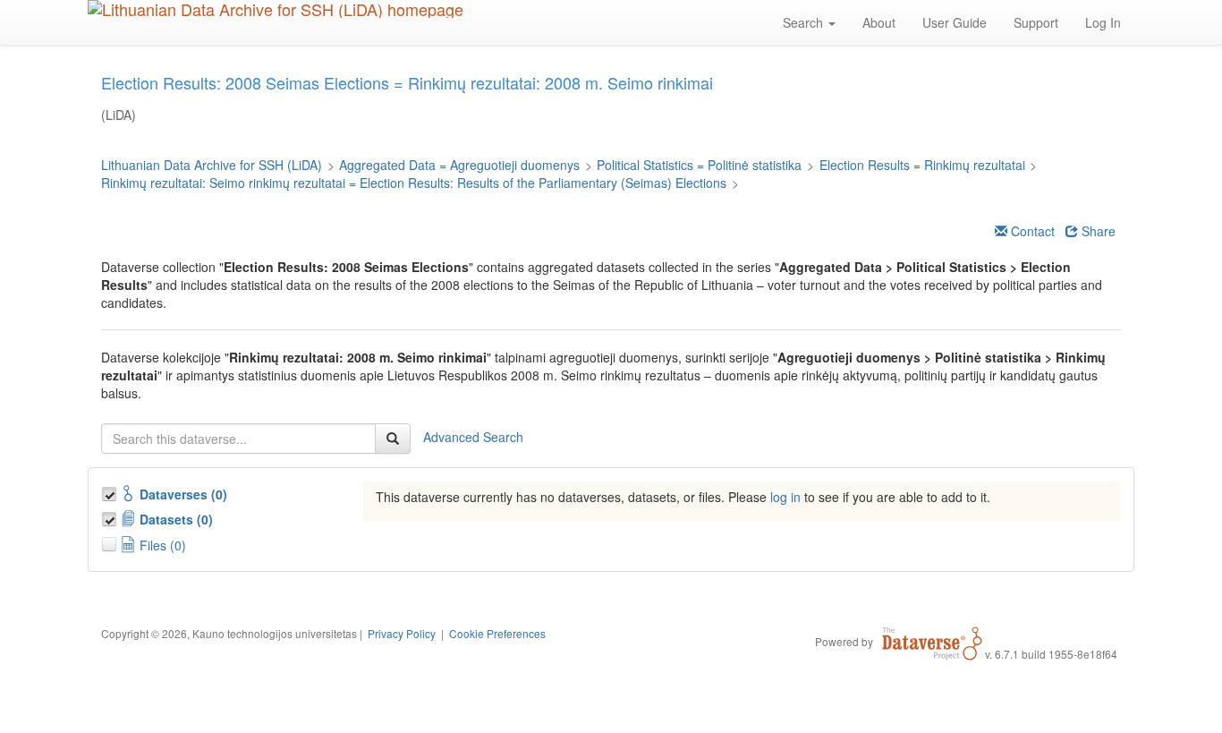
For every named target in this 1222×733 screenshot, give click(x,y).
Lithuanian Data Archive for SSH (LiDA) (211, 165)
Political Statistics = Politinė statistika (699, 165)
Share (1097, 231)
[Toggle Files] (111, 541)
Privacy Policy (402, 633)
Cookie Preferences (497, 633)
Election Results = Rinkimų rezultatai (922, 165)
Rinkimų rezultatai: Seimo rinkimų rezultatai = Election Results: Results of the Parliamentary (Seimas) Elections (413, 183)
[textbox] (238, 438)
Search (805, 22)
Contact (1031, 231)
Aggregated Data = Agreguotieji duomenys (459, 165)
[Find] (393, 438)
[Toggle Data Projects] (111, 516)
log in (785, 497)
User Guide (954, 22)
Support (1036, 22)
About (878, 22)
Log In (1103, 22)
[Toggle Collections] (111, 491)
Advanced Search (473, 436)
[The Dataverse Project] (932, 641)
